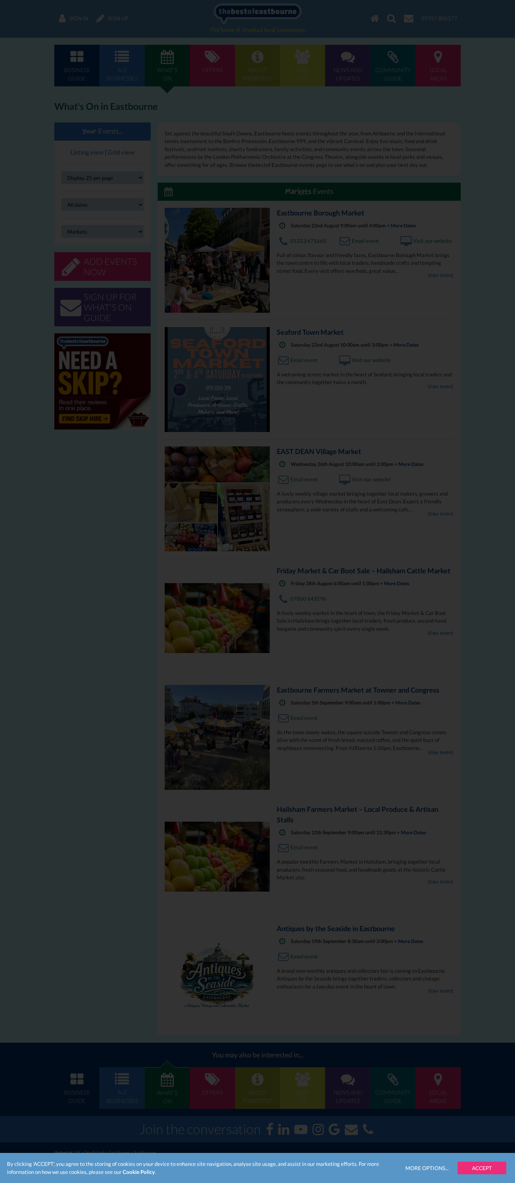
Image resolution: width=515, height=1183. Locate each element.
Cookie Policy (139, 1172)
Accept (482, 1168)
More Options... (426, 1168)
